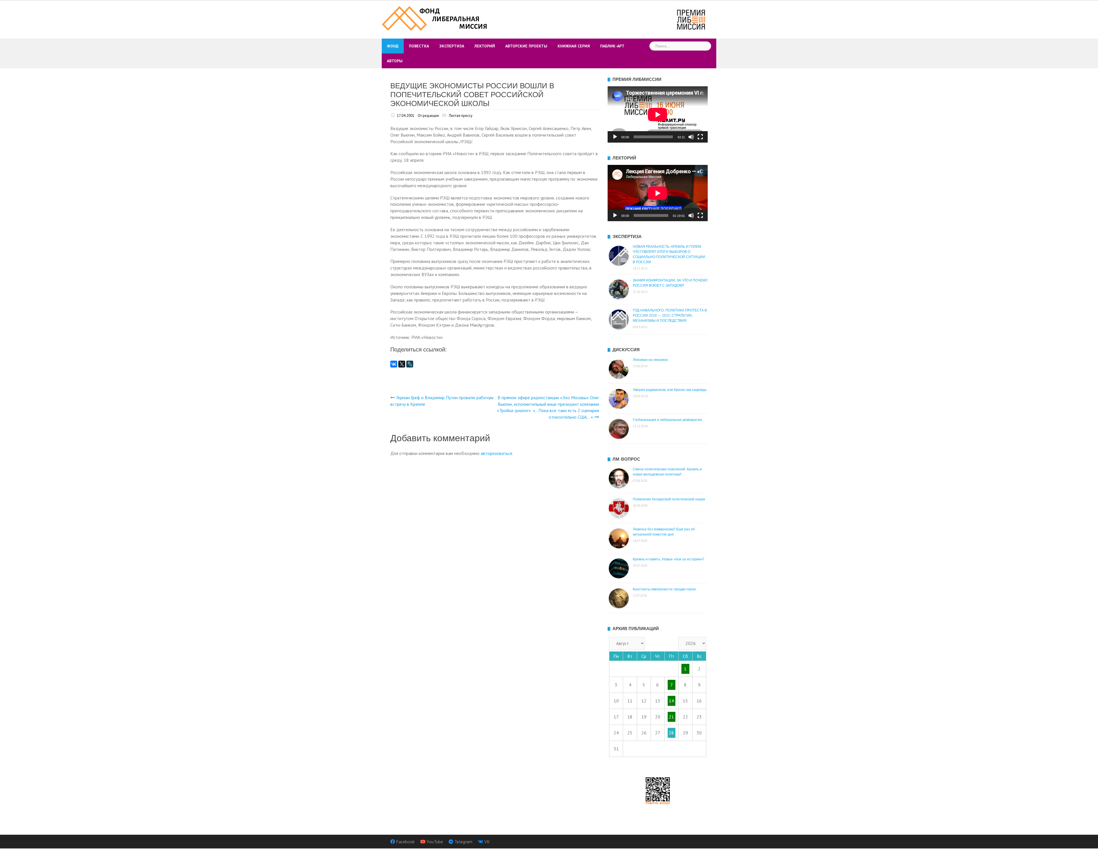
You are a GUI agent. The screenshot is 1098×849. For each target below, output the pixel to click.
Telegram (463, 841)
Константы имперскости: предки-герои (664, 589)
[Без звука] (691, 137)
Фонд (393, 46)
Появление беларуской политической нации (669, 499)
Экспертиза (451, 46)
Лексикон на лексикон (650, 360)
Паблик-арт (612, 46)
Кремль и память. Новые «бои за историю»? (668, 559)
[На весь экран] (700, 137)
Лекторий (484, 46)
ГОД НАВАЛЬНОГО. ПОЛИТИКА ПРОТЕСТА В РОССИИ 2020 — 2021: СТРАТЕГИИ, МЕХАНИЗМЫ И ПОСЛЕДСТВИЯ (670, 315)
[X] (401, 364)
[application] (658, 114)
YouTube (435, 841)
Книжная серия (574, 46)
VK (487, 841)
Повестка (419, 46)
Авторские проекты (526, 46)
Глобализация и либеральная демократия (667, 420)
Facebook (405, 841)
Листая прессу (460, 115)
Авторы (395, 60)
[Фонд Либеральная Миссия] (435, 18)
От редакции (428, 115)
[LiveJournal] (409, 364)
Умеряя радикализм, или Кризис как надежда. (670, 390)
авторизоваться (496, 453)
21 (671, 717)
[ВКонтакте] (393, 364)
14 (671, 701)
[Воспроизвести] (615, 137)
